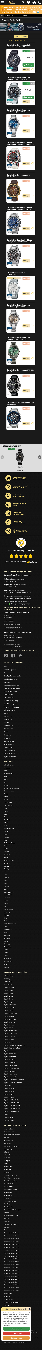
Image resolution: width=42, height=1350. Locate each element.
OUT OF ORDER (8, 909)
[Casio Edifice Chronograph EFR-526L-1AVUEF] (14, 385)
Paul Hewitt (7, 912)
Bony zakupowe (8, 1140)
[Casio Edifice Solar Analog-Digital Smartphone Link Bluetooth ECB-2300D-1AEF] (14, 255)
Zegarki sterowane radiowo (12, 1048)
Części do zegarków (10, 669)
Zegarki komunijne (9, 753)
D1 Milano (7, 820)
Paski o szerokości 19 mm (11, 1267)
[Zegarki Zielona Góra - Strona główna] (11, 3)
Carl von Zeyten (8, 805)
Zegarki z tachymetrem (11, 1074)
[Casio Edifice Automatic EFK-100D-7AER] (14, 288)
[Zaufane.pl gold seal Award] (21, 543)
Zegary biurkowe (9, 1120)
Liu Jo (5, 874)
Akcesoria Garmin (9, 1129)
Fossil (5, 840)
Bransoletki (7, 1143)
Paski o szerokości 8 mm (11, 1235)
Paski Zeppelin (8, 1207)
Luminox (6, 886)
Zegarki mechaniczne (10, 1030)
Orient (6, 903)
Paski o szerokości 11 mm (11, 1244)
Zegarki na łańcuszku (10, 1033)
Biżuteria (6, 1137)
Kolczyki (6, 1152)
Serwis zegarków (9, 741)
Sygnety (6, 1218)
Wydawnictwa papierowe (11, 1224)
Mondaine (7, 897)
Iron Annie (7, 854)
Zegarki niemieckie (9, 1036)
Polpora (6, 915)
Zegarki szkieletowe (10, 1051)
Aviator (6, 779)
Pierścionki (7, 1212)
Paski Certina (8, 1166)
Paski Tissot (7, 1204)
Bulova (6, 799)
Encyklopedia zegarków (11, 679)
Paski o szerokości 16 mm (11, 1259)
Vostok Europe (8, 961)
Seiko (5, 926)
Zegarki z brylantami (10, 1062)
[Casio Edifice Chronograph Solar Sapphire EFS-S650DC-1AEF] (14, 60)
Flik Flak (6, 837)
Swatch (6, 941)
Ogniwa (6, 1163)
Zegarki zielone (8, 999)
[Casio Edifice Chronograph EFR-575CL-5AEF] (14, 190)
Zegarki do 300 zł (9, 1091)
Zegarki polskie (8, 1042)
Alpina (6, 770)
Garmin (6, 845)
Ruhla (5, 921)
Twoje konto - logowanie (11, 707)
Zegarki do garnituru (10, 1007)
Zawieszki (7, 1230)
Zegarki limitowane (10, 1025)
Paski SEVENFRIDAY (10, 1201)
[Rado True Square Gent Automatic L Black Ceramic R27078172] (20, 456)
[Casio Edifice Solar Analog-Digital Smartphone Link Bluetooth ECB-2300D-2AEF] (14, 223)
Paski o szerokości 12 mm (11, 1247)
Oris (5, 906)
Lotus (5, 883)
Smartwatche (8, 984)
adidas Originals (9, 765)
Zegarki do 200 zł (9, 1088)
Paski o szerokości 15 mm (11, 1256)
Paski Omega (8, 1192)
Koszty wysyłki (8, 694)
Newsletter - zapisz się (11, 700)
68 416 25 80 (10, 621)
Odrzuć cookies (16, 1333)
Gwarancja (7, 682)
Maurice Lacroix (8, 892)
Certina (6, 811)
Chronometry (8, 981)
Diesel (6, 822)
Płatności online (9, 728)
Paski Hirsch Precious (10, 1181)
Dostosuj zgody (16, 1338)
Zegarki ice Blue (8, 996)
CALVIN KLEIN (8, 802)
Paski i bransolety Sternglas (12, 1209)
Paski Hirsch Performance (12, 1178)
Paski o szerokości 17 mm (11, 1261)
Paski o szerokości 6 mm (11, 1233)
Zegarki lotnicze (8, 1027)
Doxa (5, 825)
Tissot (6, 952)
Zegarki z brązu (8, 1001)
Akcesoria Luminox (9, 1131)
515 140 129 (12, 581)
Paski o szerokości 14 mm (11, 1253)
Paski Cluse (7, 1169)
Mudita (6, 900)
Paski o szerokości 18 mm (11, 1264)
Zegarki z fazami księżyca (11, 1068)
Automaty (7, 978)
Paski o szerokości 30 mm (11, 1290)
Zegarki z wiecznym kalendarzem (14, 1079)
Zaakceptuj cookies (16, 1328)
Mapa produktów (9, 697)
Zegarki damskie (9, 987)
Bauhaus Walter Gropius (11, 788)
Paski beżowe (8, 1293)
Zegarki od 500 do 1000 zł (11, 1100)
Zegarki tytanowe (9, 1059)
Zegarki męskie (8, 990)
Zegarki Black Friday (10, 756)
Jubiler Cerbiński (9, 860)
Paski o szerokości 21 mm (11, 1273)
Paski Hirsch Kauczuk (10, 1175)
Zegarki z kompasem (10, 1071)
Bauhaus (6, 785)
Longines (6, 877)
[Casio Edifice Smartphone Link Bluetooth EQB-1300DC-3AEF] (14, 353)
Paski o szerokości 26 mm (11, 1284)
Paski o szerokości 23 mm (11, 1279)
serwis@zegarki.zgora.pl (24, 592)
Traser (6, 955)
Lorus (5, 880)
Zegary (6, 1114)
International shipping (10, 691)
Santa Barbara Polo (10, 923)
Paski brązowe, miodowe (11, 1302)
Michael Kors (8, 895)
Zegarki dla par (8, 993)
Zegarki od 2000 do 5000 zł (12, 1105)
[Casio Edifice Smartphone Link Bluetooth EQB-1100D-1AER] (14, 93)
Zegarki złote (8, 1085)
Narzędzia (7, 1157)
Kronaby (6, 869)
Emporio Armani (9, 828)
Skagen (6, 932)
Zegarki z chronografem (11, 1065)
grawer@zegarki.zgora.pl (24, 598)
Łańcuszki (7, 1155)
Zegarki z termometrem (11, 1077)
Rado (5, 918)
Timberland (7, 947)
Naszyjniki (7, 1160)
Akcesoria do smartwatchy (12, 1134)
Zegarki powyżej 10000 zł (11, 1111)
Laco (5, 871)
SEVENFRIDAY (8, 929)
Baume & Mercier (9, 791)
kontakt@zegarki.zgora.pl (25, 575)
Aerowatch (7, 768)
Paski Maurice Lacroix (10, 1189)
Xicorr (5, 964)
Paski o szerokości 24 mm (11, 1282)
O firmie (6, 722)
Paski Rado (7, 1198)
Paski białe (7, 1296)
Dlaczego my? (8, 716)
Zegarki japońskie (9, 1016)
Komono (6, 866)
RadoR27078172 (20, 467)
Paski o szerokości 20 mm (11, 1270)
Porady (6, 731)
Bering (6, 794)
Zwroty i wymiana (9, 750)
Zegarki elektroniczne (10, 1013)
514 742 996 (12, 586)
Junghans (6, 863)
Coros (5, 817)
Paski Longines (8, 1183)
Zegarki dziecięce (9, 1010)
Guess (6, 848)
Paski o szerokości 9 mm (11, 1238)
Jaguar (6, 857)
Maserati (6, 889)
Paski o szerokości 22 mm (11, 1276)
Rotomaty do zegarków (11, 1215)
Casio (19, 46)
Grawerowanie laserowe (11, 685)
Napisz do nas (8, 719)
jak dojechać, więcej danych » (12, 624)
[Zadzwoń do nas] (39, 3)
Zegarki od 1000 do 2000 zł (12, 1103)
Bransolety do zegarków (11, 1146)
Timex (6, 949)
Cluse (5, 814)
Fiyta (5, 834)
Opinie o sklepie (8, 725)
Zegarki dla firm (8, 747)
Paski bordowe (8, 1299)
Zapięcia (6, 1227)
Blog (5, 666)
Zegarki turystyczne (10, 1056)
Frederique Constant (10, 843)
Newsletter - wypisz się (11, 704)
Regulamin (7, 738)
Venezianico (7, 958)
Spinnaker (7, 935)
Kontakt (6, 713)
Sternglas (7, 938)
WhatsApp (13, 603)
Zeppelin (6, 967)
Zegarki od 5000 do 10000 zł (12, 1108)
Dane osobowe (8, 672)
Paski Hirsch (7, 1172)
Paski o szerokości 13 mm (11, 1250)
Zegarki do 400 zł (9, 1094)
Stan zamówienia (9, 744)
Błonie (6, 796)
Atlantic (6, 776)
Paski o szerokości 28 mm (11, 1287)
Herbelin (6, 851)
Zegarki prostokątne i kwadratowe (14, 1045)
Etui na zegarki (8, 1149)
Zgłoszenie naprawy (10, 710)
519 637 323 (12, 592)
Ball (5, 782)
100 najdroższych (9, 975)
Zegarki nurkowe (9, 1039)
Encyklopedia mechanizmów (12, 676)
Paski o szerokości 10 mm (11, 1241)
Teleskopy (7, 1221)
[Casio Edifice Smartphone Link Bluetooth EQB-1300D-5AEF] (14, 320)
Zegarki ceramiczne (10, 1004)
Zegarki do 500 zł (9, 1097)
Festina (6, 831)
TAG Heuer (7, 944)
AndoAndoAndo (8, 773)
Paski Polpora (8, 1195)
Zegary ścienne (8, 1117)
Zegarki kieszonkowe (10, 1019)
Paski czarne (8, 1305)
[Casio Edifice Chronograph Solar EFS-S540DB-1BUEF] (14, 418)
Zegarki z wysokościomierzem (13, 1082)
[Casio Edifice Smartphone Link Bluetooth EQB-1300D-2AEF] (14, 125)
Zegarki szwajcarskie (10, 1053)
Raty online (7, 735)
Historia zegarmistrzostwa (12, 688)
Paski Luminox (8, 1186)
